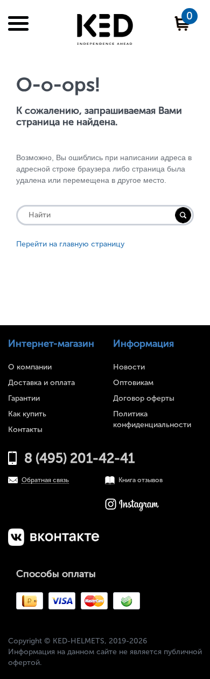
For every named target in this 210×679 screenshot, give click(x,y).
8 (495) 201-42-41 (79, 458)
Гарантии (24, 398)
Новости (129, 367)
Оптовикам (133, 382)
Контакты (25, 429)
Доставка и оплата (41, 382)
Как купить (27, 414)
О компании (30, 367)
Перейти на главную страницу (70, 244)
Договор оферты (143, 398)
